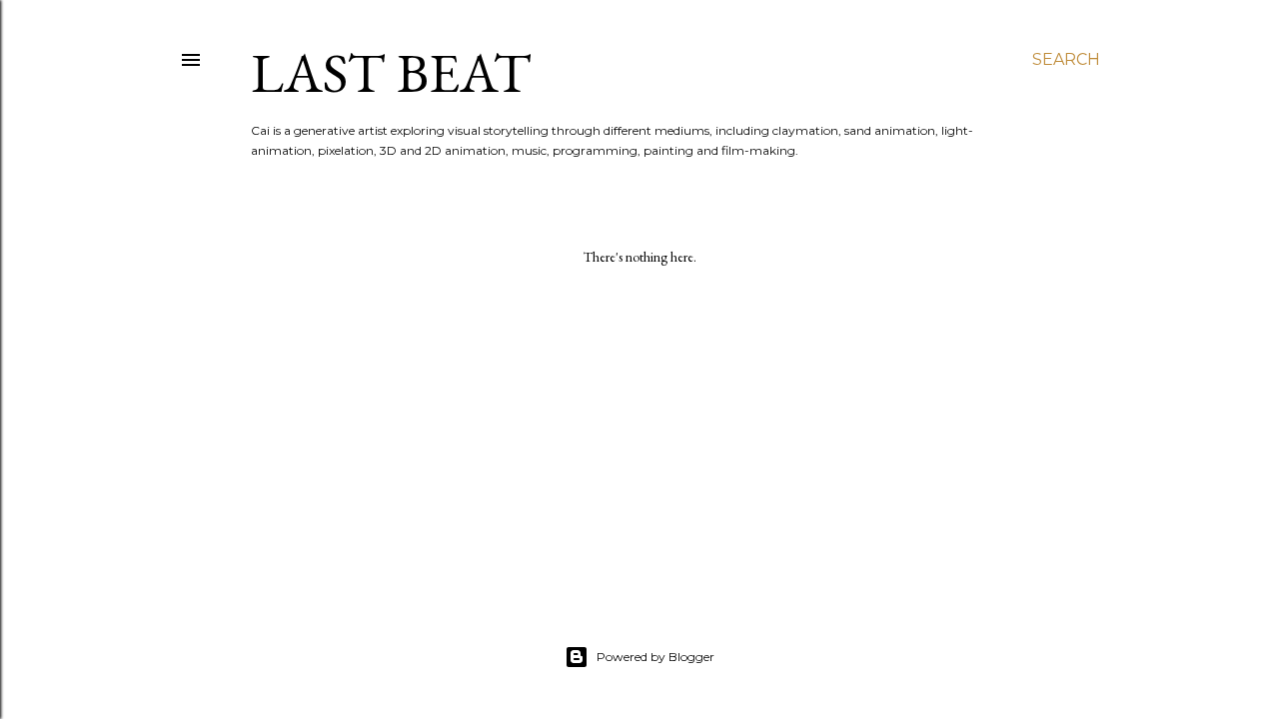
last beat (391, 72)
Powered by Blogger (655, 656)
